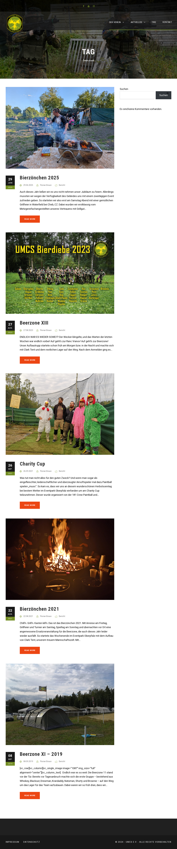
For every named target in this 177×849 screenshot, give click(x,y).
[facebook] (83, 6)
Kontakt (167, 22)
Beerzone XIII (34, 323)
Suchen (124, 88)
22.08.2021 (28, 616)
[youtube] (88, 6)
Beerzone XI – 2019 (41, 754)
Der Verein (115, 22)
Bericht (62, 185)
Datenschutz (31, 842)
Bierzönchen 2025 (39, 178)
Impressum (12, 842)
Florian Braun (46, 185)
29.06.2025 (28, 185)
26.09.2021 (28, 471)
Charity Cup (32, 464)
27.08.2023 (28, 330)
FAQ (154, 22)
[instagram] (94, 6)
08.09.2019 (28, 761)
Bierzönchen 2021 (39, 609)
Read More (29, 219)
